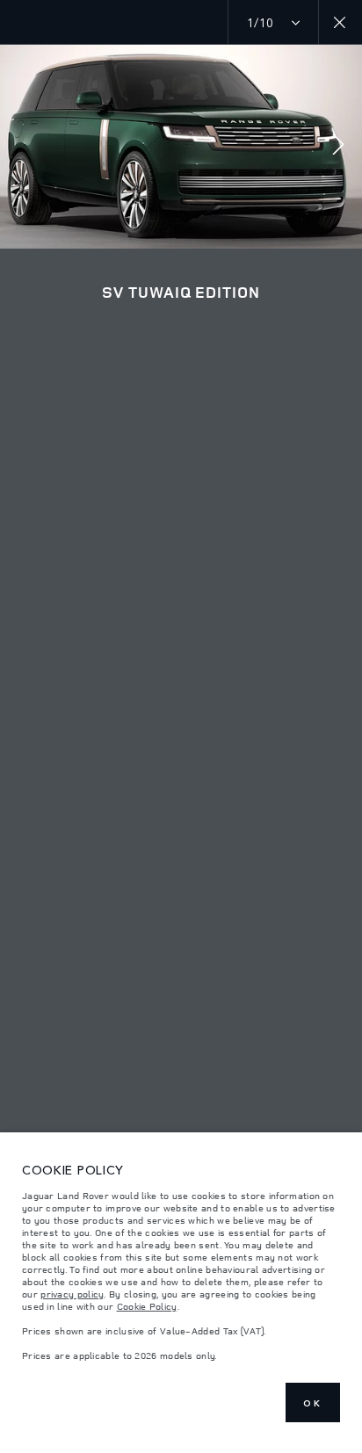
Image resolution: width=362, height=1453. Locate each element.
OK (312, 1403)
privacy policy (72, 1294)
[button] (338, 146)
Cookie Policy (147, 1306)
